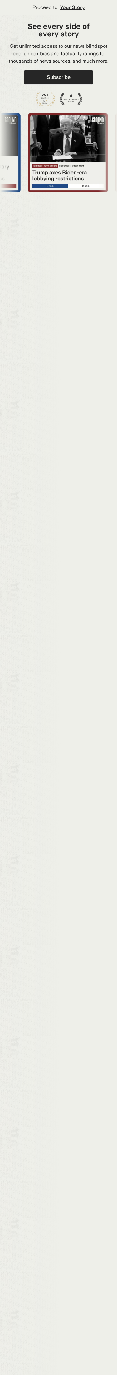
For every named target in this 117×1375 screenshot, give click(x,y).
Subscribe (59, 77)
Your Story (72, 7)
